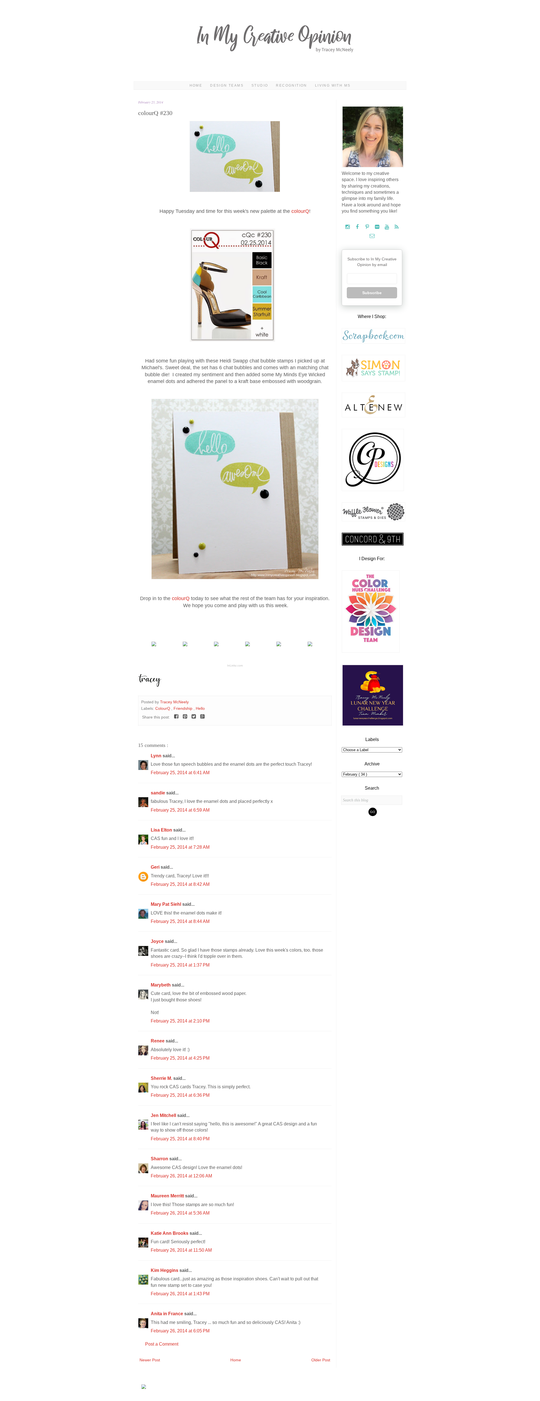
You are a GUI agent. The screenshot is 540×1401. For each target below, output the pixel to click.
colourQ (300, 211)
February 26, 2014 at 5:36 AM (180, 1213)
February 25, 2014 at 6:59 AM (180, 810)
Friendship (184, 708)
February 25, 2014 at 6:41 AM (180, 772)
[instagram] (348, 227)
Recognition (291, 85)
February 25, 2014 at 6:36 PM (180, 1095)
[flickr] (377, 227)
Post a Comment (161, 1344)
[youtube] (387, 227)
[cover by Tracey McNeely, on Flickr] (235, 190)
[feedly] (396, 227)
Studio (259, 85)
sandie (158, 792)
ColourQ (163, 708)
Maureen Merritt (168, 1195)
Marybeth (161, 985)
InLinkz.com (235, 665)
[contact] (372, 236)
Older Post (320, 1360)
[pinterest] (368, 227)
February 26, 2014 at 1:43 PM (180, 1293)
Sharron (160, 1158)
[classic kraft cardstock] (278, 645)
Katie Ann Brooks (170, 1233)
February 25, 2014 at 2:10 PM (180, 1021)
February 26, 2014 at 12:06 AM (181, 1175)
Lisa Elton (162, 830)
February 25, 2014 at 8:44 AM (180, 921)
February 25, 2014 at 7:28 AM (180, 847)
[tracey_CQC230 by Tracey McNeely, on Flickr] (235, 577)
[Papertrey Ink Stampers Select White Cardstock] (247, 645)
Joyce (158, 941)
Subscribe (372, 292)
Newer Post (150, 1360)
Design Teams (227, 85)
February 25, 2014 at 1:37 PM (180, 965)
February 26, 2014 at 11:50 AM (181, 1250)
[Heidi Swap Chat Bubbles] (153, 645)
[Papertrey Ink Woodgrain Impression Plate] (309, 645)
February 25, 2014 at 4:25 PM (180, 1058)
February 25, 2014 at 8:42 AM (180, 884)
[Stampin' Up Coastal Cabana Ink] (216, 645)
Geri (156, 867)
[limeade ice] (185, 645)
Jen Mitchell (164, 1115)
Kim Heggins (165, 1270)
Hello (200, 708)
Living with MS (333, 85)
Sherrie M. (162, 1078)
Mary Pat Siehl (166, 904)
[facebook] (358, 227)
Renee (158, 1041)
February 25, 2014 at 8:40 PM (180, 1138)
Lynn (157, 755)
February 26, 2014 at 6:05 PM (180, 1330)
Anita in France (167, 1313)
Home (196, 85)
